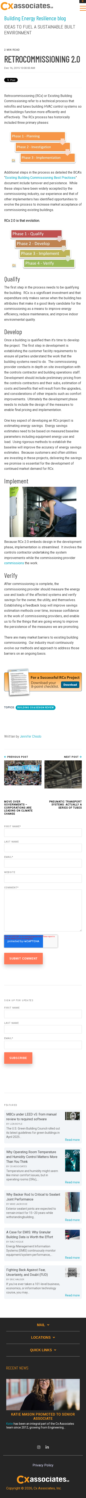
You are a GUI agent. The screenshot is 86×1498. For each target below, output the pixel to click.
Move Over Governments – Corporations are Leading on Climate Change (18, 807)
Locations (41, 1337)
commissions (14, 563)
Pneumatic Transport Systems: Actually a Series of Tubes (65, 804)
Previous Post (17, 757)
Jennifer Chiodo (30, 736)
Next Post (72, 757)
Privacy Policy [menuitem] (43, 1465)
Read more (72, 1139)
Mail (41, 1325)
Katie (9, 1423)
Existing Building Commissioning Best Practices (40, 178)
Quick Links (41, 1350)
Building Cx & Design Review (35, 707)
